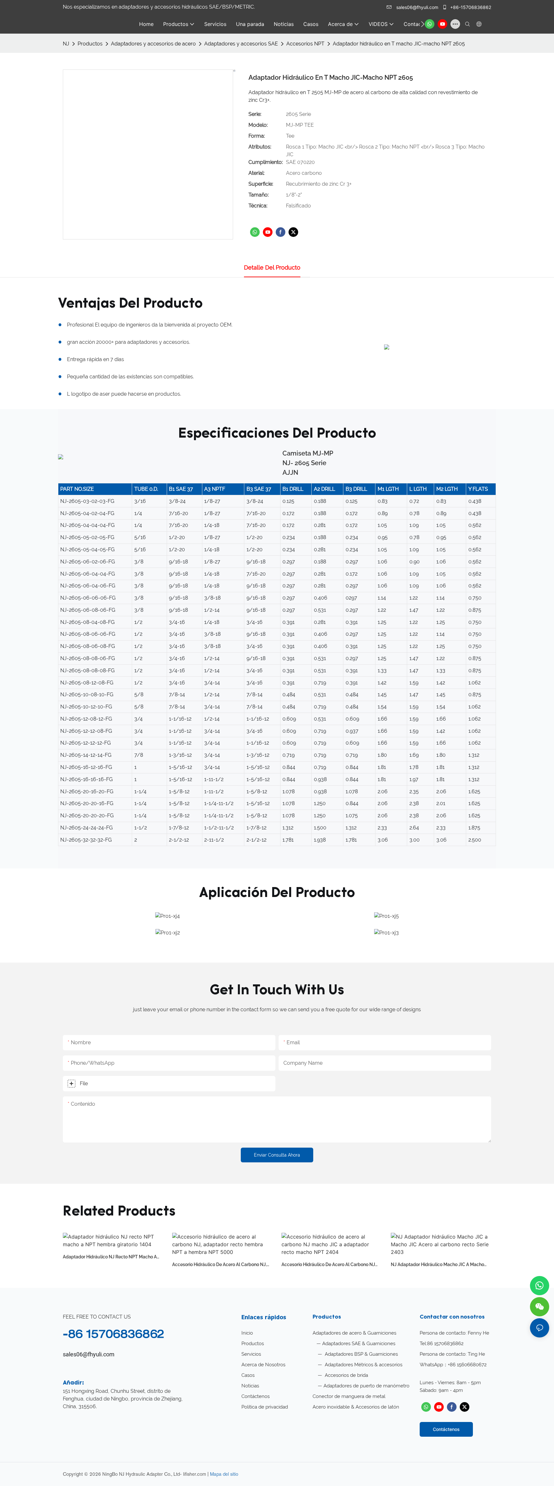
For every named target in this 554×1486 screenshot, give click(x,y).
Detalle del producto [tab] (272, 267)
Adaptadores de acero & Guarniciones (354, 1333)
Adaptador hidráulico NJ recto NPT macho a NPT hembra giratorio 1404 (110, 1257)
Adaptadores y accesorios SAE (241, 44)
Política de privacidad (264, 1407)
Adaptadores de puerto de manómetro (366, 1386)
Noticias (250, 1386)
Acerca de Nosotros (263, 1365)
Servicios (251, 1354)
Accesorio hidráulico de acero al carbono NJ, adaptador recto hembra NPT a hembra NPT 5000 (220, 1265)
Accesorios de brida (345, 1375)
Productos (90, 44)
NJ (66, 44)
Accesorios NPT (305, 44)
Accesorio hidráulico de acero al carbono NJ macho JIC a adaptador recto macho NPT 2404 (331, 1265)
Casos (248, 1375)
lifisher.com (195, 1474)
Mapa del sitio (224, 1474)
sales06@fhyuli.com (417, 7)
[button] (422, 24)
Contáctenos (255, 1396)
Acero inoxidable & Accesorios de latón (356, 1407)
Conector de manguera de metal (349, 1396)
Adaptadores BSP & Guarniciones (360, 1354)
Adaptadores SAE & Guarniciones (358, 1343)
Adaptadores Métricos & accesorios (362, 1365)
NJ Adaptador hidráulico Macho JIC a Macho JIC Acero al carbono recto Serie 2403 (437, 1265)
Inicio (247, 1333)
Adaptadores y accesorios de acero (153, 44)
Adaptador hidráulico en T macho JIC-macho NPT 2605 (399, 44)
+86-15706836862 (470, 7)
